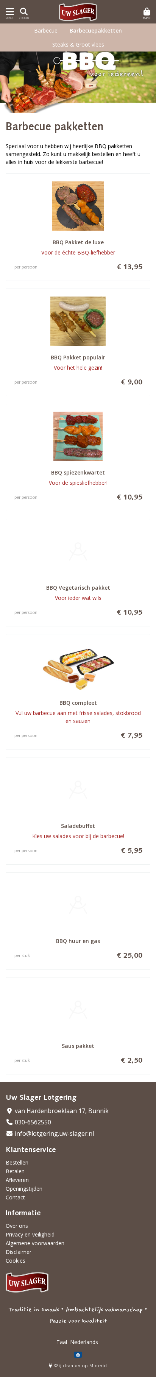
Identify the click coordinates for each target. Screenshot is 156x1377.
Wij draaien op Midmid (79, 1365)
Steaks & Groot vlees (78, 44)
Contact (15, 1197)
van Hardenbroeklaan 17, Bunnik (61, 1111)
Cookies (15, 1260)
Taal (61, 1342)
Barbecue (46, 30)
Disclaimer (18, 1251)
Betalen (15, 1171)
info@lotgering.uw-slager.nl (53, 1133)
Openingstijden (24, 1188)
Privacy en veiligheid (30, 1234)
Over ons (17, 1225)
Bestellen (17, 1162)
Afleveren (17, 1179)
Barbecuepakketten (96, 30)
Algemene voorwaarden (35, 1243)
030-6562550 (32, 1122)
